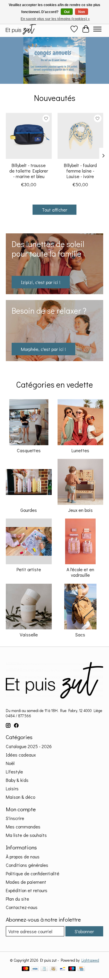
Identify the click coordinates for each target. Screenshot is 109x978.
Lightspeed (90, 960)
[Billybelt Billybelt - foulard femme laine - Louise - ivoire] (80, 136)
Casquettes (29, 450)
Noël (10, 763)
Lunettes (80, 450)
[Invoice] (44, 969)
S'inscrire (15, 818)
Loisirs (12, 788)
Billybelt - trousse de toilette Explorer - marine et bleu (28, 170)
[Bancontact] (62, 969)
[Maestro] (72, 969)
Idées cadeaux (21, 755)
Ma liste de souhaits (26, 835)
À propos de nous (23, 856)
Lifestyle (14, 771)
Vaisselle (29, 634)
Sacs (80, 634)
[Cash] (53, 969)
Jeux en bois (80, 510)
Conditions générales (27, 865)
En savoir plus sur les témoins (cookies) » (55, 19)
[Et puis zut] (21, 29)
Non (81, 12)
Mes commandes (23, 826)
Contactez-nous (21, 907)
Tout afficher (54, 210)
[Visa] (35, 969)
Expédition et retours (26, 890)
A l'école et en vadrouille (80, 572)
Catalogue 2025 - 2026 (29, 746)
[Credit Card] (81, 969)
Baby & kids (17, 780)
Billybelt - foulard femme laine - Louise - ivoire (80, 170)
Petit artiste (29, 569)
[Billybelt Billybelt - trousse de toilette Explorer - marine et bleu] (29, 136)
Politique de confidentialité (32, 873)
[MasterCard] (25, 969)
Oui (66, 12)
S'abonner (84, 931)
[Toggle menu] (97, 29)
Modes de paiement (26, 882)
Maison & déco (20, 797)
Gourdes (28, 510)
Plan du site (17, 899)
